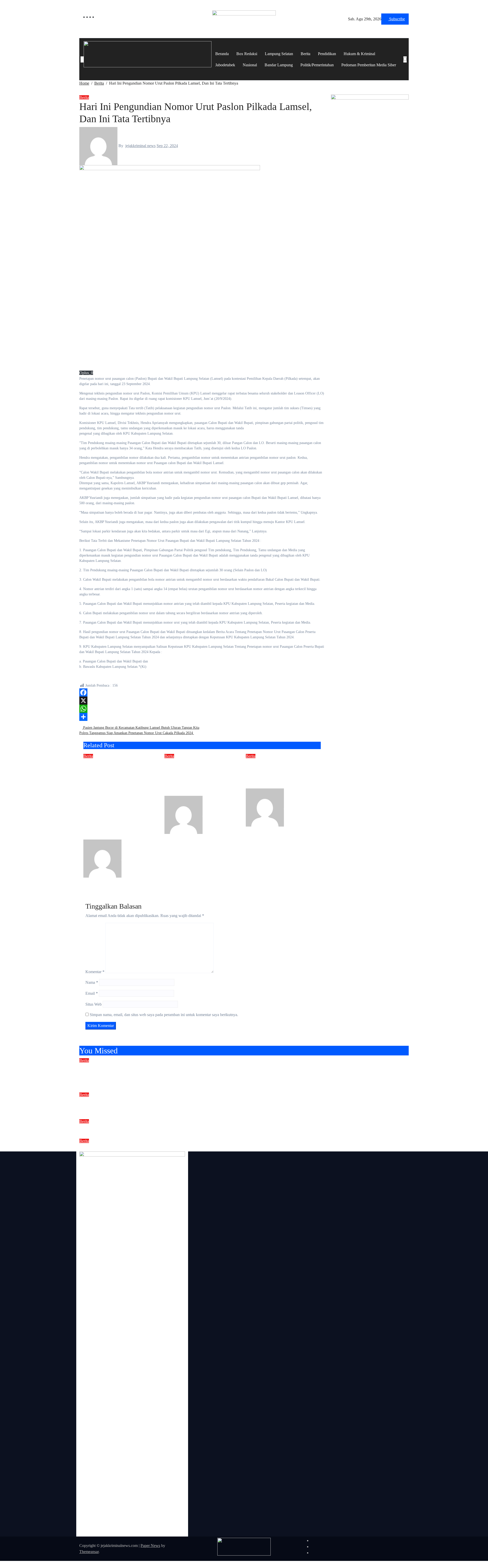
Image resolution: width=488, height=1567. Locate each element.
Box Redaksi (246, 54)
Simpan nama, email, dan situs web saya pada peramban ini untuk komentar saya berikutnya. (164, 1014)
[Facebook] (202, 692)
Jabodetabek (225, 65)
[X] (202, 701)
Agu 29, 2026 (94, 880)
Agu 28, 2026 (175, 837)
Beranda (222, 54)
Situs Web (93, 1004)
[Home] (82, 59)
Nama (91, 982)
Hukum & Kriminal (359, 54)
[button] (405, 65)
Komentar (94, 972)
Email (91, 993)
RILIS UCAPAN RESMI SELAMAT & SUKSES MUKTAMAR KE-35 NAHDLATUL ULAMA (197, 1128)
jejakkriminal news (140, 146)
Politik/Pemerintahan (317, 65)
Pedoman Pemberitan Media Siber (368, 65)
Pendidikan (327, 54)
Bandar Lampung (279, 65)
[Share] (202, 717)
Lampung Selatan (279, 54)
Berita (305, 54)
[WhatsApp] (202, 709)
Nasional (250, 65)
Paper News (150, 1545)
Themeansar (89, 1551)
